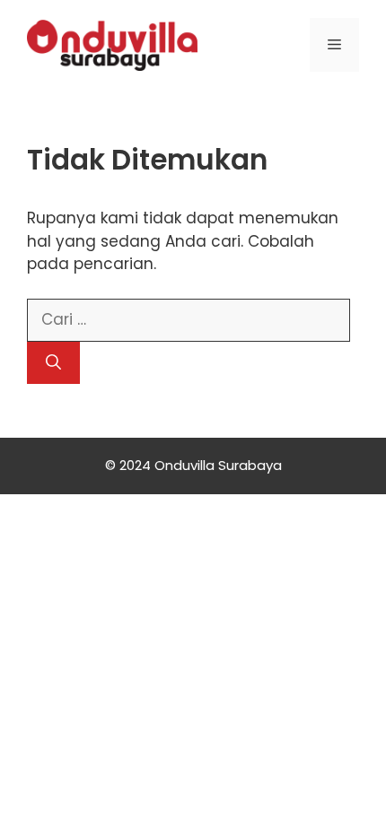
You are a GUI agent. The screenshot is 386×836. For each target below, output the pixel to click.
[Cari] (53, 363)
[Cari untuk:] (188, 319)
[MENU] (334, 45)
